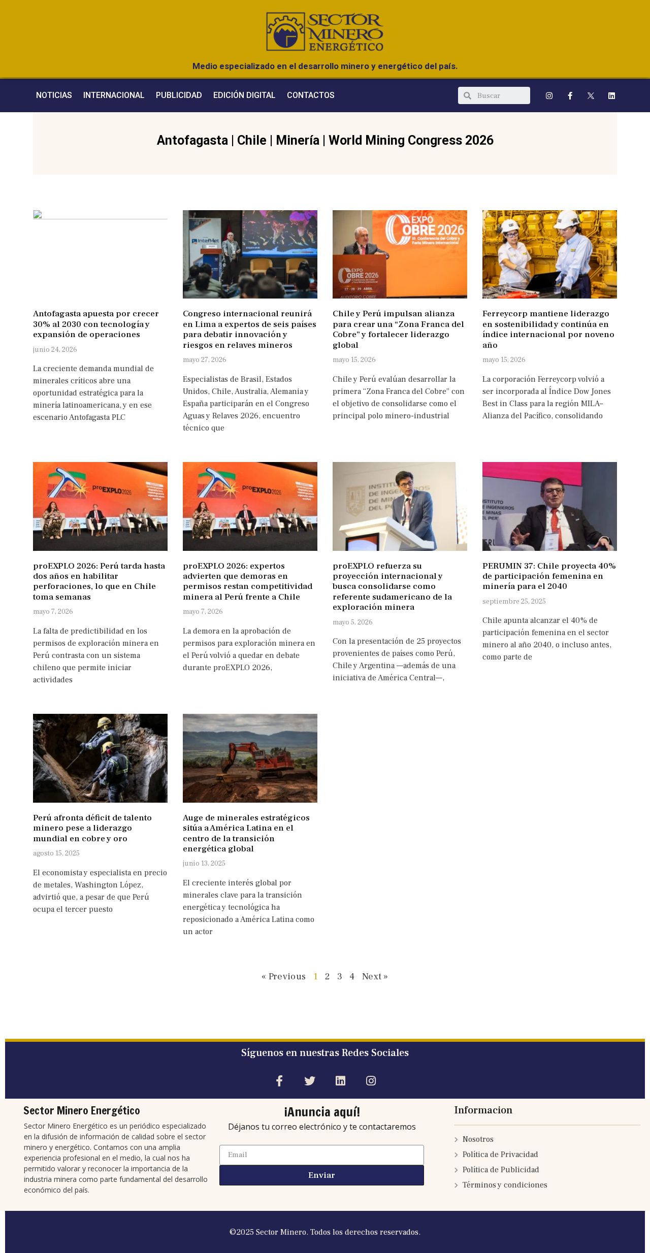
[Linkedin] (612, 95)
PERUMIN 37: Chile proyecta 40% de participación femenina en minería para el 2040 (549, 576)
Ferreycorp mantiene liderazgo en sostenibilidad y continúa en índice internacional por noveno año (548, 329)
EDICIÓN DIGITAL (244, 95)
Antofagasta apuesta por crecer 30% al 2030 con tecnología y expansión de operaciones (96, 324)
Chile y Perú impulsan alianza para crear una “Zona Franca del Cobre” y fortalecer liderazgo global (398, 329)
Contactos (311, 95)
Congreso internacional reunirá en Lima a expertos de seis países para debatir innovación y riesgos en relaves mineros (249, 329)
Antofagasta (192, 140)
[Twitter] (309, 1081)
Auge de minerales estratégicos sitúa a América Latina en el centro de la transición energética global (246, 833)
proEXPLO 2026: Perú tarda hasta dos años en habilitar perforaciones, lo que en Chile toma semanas (99, 581)
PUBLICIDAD (179, 95)
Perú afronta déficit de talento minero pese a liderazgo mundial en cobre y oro (92, 828)
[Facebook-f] (570, 95)
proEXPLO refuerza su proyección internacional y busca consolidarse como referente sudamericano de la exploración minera (392, 586)
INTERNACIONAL (114, 95)
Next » (375, 976)
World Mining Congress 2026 (411, 140)
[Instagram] (549, 95)
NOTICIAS (54, 95)
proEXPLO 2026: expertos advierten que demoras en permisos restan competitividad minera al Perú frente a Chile (247, 581)
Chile (252, 140)
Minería (297, 140)
